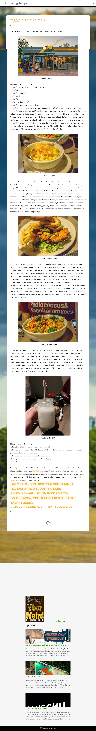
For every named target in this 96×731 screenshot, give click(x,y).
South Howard (22, 493)
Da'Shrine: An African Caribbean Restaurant (39, 677)
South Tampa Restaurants (54, 498)
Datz (75, 264)
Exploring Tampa (16, 3)
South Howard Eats (52, 493)
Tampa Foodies (22, 502)
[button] (11, 25)
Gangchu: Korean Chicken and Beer (36, 708)
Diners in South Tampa (55, 484)
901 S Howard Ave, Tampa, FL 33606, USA (45, 506)
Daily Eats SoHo (23, 484)
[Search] (93, 3)
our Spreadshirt (17, 474)
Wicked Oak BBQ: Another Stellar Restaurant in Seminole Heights (46, 645)
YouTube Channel (37, 471)
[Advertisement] (48, 546)
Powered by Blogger (49, 728)
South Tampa (21, 498)
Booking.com (60, 621)
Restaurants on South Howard (36, 488)
